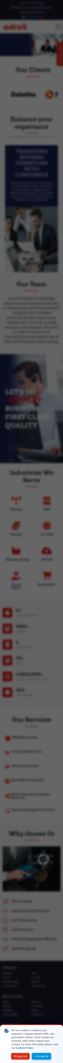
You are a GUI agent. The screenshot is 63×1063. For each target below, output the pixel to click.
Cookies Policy (24, 1047)
